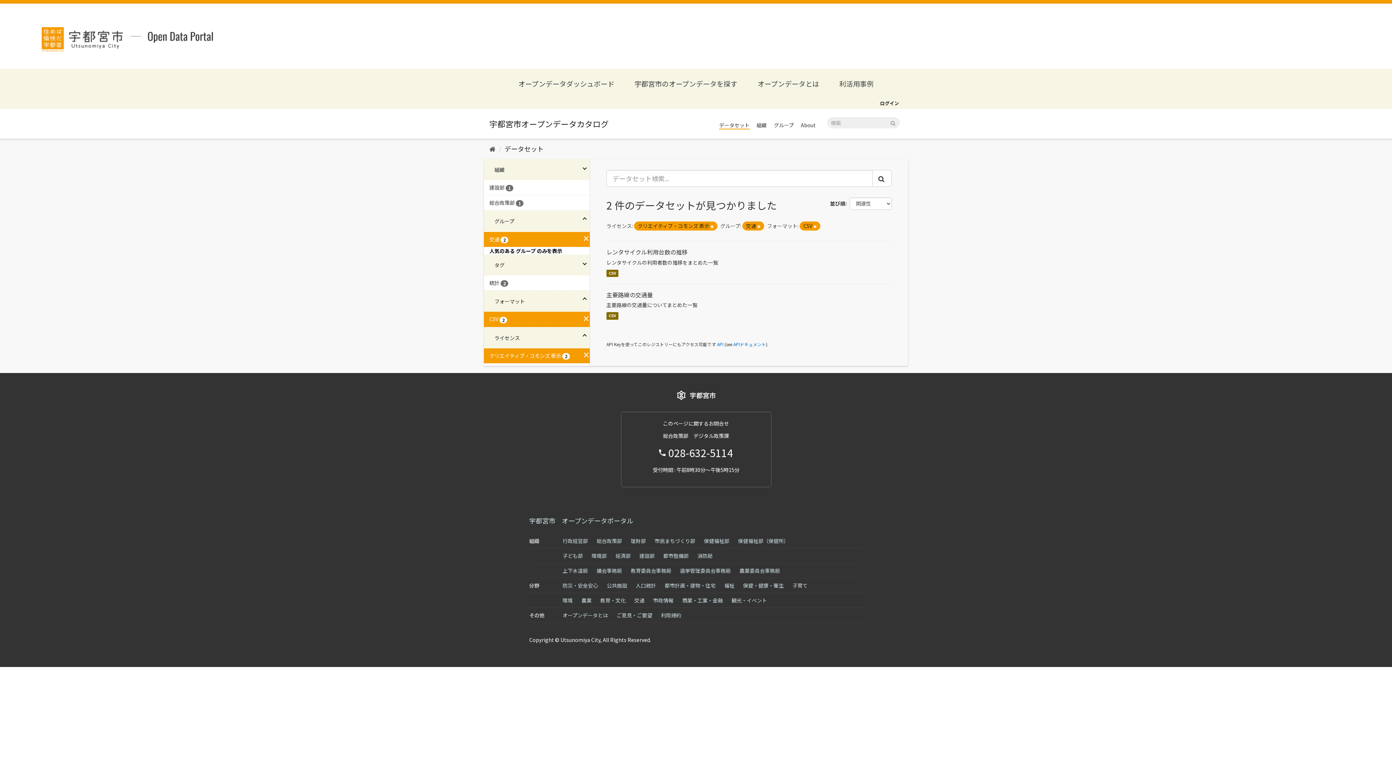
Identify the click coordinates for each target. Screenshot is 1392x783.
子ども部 (573, 555)
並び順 (837, 203)
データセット (734, 125)
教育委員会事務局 (651, 570)
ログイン (889, 103)
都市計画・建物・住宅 (690, 585)
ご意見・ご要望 (634, 615)
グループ (784, 125)
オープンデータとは (788, 83)
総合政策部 (609, 540)
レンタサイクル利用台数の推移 (647, 252)
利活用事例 (856, 83)
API (720, 344)
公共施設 (617, 585)
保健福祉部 (716, 540)
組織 (762, 125)
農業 (586, 600)
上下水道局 (575, 570)
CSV (612, 273)
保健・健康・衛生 (763, 585)
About (808, 125)
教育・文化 (613, 600)
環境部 (599, 555)
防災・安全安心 (580, 585)
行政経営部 (575, 540)
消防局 (705, 555)
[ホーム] (492, 148)
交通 (639, 600)
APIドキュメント (749, 344)
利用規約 (671, 615)
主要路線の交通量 (629, 294)
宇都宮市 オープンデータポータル (581, 520)
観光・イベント (749, 600)
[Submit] (893, 122)
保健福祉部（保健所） (763, 540)
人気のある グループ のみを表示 (525, 250)
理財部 (638, 540)
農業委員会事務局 (760, 570)
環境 (568, 600)
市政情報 (663, 600)
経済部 (623, 555)
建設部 (647, 555)
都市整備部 (676, 555)
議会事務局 (609, 570)
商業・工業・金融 (702, 600)
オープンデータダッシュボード (566, 83)
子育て (800, 585)
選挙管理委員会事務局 (705, 570)
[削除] (712, 226)
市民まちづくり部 (675, 540)
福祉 (729, 585)
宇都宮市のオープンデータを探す (685, 83)
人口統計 (646, 585)
